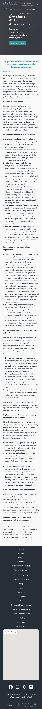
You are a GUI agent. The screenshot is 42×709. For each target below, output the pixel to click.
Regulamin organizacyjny (21, 565)
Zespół (21, 549)
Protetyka (21, 600)
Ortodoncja (21, 592)
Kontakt (21, 557)
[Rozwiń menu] (37, 4)
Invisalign (21, 588)
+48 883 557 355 (31, 9)
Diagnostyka (21, 622)
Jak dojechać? (14, 9)
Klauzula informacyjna (21, 579)
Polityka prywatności (21, 570)
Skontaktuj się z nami (17, 43)
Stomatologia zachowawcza (21, 605)
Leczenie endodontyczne (21, 613)
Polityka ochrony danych (21, 575)
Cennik (21, 553)
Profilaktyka (21, 618)
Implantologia (21, 596)
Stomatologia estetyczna (21, 609)
